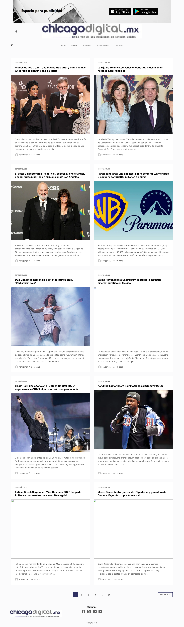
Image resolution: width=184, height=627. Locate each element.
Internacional (103, 45)
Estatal (74, 45)
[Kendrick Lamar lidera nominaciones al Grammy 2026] (133, 419)
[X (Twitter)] (89, 611)
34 (109, 595)
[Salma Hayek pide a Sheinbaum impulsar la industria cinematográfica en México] (133, 316)
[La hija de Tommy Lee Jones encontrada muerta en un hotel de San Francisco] (133, 104)
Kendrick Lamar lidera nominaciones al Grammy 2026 (130, 385)
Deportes (119, 45)
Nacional (87, 45)
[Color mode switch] (16, 31)
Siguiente (164, 595)
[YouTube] (100, 611)
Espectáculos (21, 63)
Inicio (63, 45)
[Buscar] (12, 45)
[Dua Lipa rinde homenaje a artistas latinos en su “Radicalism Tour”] (50, 316)
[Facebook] (83, 611)
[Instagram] (95, 611)
